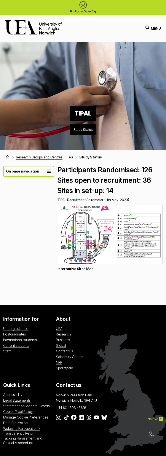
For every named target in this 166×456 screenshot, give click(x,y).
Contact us (64, 351)
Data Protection (15, 423)
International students (20, 340)
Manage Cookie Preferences (25, 417)
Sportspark (64, 368)
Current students (16, 345)
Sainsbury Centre (69, 357)
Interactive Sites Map (75, 269)
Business (63, 340)
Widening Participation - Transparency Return (21, 430)
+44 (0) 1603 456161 (72, 408)
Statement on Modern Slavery (26, 406)
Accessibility (12, 394)
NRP (59, 362)
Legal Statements (17, 400)
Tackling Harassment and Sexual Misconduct (22, 440)
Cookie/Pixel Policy (18, 411)
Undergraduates (16, 328)
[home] (7, 157)
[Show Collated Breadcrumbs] (71, 157)
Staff (7, 351)
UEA (59, 328)
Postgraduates (14, 334)
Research (63, 334)
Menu (156, 28)
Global (61, 345)
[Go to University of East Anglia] (33, 28)
